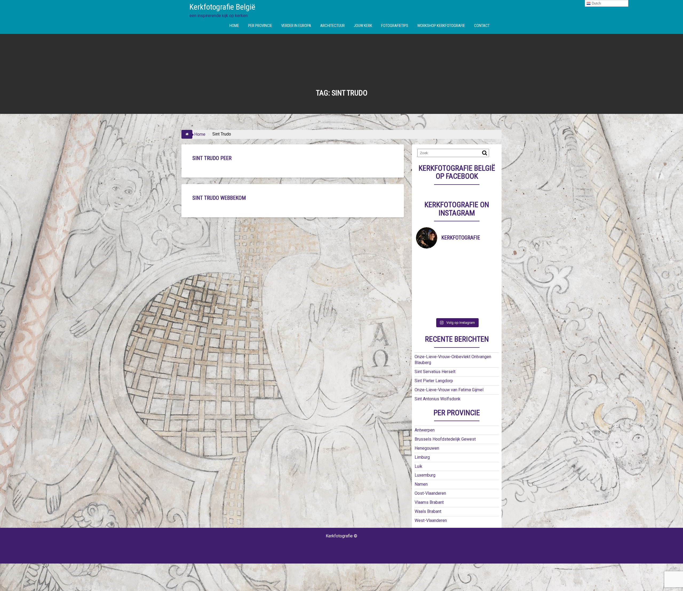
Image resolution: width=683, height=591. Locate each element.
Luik (418, 466)
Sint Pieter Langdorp (434, 380)
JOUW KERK (363, 25)
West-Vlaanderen (431, 520)
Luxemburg (425, 475)
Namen (421, 484)
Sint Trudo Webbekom (219, 198)
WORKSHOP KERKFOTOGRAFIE (441, 25)
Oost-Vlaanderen (430, 493)
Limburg (422, 457)
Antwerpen (425, 430)
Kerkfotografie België (222, 6)
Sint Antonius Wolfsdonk (437, 398)
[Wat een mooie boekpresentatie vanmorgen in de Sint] (467, 271)
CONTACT (482, 25)
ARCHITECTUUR (332, 25)
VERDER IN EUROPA (296, 25)
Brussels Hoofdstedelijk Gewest (445, 439)
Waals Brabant (428, 511)
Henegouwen (427, 448)
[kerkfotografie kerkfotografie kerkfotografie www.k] (426, 259)
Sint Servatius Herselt (435, 371)
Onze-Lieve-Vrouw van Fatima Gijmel (449, 389)
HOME (234, 25)
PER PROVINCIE (260, 25)
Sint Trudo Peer (212, 158)
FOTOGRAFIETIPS (394, 25)
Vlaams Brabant (429, 502)
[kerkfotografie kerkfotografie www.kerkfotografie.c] (467, 297)
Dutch (596, 3)
